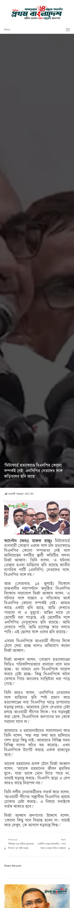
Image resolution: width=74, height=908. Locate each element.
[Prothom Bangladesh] (37, 12)
